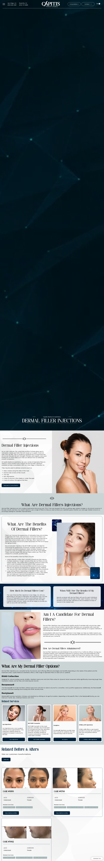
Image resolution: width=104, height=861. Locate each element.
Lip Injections (14, 739)
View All (6, 759)
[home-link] (51, 4)
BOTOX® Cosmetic (39, 739)
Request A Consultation (11, 485)
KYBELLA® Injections (90, 739)
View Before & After (11, 813)
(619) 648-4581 (12, 5)
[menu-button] (4, 4)
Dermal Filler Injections (24, 807)
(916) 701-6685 (23, 5)
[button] (98, 3)
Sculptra (65, 739)
